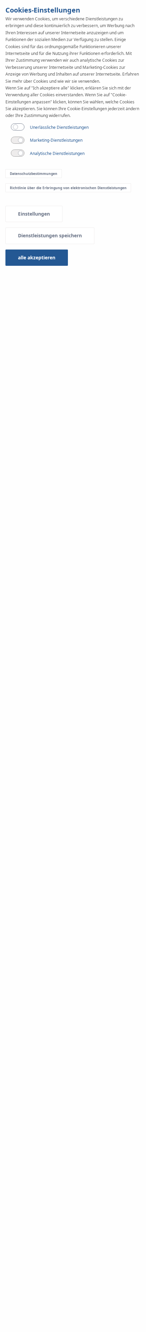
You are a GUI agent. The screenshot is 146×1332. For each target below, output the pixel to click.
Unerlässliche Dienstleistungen (59, 127)
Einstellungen (34, 214)
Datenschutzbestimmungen (33, 173)
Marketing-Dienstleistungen (56, 140)
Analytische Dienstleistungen (57, 153)
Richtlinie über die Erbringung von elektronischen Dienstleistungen (68, 187)
